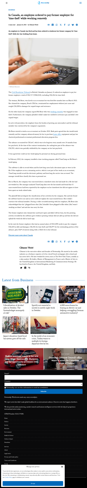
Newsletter (7, 442)
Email (6, 373)
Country (7, 381)
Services (6, 447)
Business (11, 10)
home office (57, 134)
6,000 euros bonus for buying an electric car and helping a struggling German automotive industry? (72, 309)
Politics (6, 422)
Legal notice (7, 453)
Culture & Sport (8, 439)
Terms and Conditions (10, 460)
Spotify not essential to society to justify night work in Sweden (43, 308)
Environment (8, 432)
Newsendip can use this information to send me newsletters (27, 387)
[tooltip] (48, 24)
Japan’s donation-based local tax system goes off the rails (15, 337)
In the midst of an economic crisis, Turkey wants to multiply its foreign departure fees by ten (43, 340)
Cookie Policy (8, 477)
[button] (62, 467)
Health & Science (8, 435)
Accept (33, 483)
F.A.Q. (6, 464)
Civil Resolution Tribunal (21, 92)
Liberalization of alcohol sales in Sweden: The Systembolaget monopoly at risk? (13, 309)
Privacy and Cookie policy (11, 457)
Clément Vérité (33, 25)
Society (6, 425)
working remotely (56, 112)
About (6, 450)
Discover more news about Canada (20, 235)
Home (6, 418)
